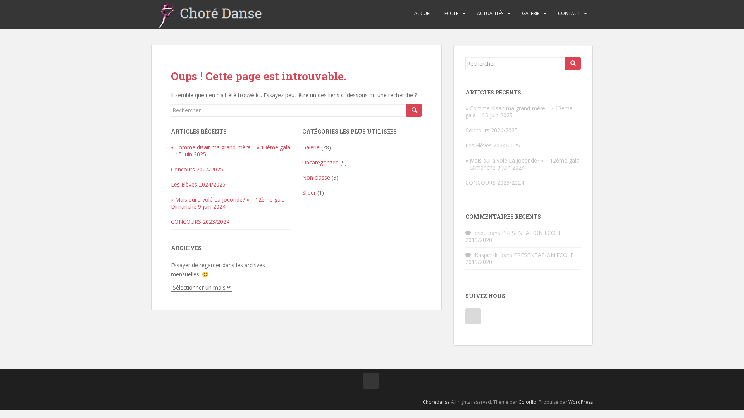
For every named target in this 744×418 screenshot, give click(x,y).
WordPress (580, 402)
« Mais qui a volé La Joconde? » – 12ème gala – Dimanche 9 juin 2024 (230, 203)
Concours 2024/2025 (197, 169)
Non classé (316, 177)
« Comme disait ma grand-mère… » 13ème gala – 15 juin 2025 (230, 151)
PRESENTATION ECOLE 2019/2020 (513, 236)
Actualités (490, 13)
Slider (309, 192)
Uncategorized (320, 162)
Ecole (451, 13)
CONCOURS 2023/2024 (200, 221)
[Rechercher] (414, 110)
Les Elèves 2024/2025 (198, 184)
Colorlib (527, 402)
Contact (569, 13)
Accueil (423, 13)
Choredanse (436, 402)
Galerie (530, 13)
